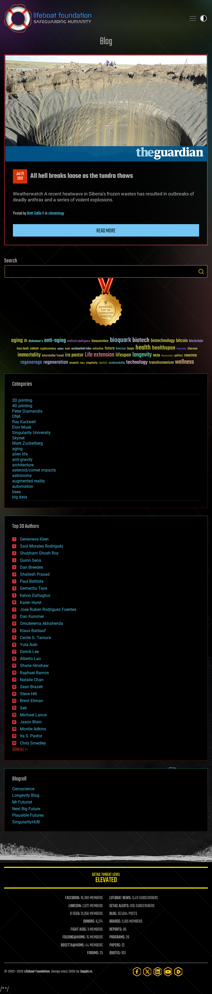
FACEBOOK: (72, 898)
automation (22, 486)
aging (17, 340)
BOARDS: (115, 921)
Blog (106, 41)
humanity (181, 349)
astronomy (22, 475)
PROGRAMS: (117, 937)
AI (25, 341)
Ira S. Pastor (31, 735)
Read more (106, 230)
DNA (16, 416)
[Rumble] (178, 971)
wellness (184, 362)
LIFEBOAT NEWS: (120, 898)
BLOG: (113, 913)
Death (67, 348)
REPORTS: (115, 929)
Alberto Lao (30, 658)
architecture (23, 464)
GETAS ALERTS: (119, 906)
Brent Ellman (31, 700)
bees (16, 491)
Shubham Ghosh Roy (39, 553)
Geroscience (23, 788)
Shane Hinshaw (34, 665)
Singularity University (31, 432)
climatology (56, 213)
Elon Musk (21, 427)
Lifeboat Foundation (37, 972)
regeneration (55, 362)
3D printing (22, 400)
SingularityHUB (26, 822)
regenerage (31, 362)
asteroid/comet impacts (34, 470)
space (103, 362)
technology (137, 363)
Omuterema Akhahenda (41, 623)
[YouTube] (168, 971)
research (74, 363)
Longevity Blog (25, 795)
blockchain (196, 341)
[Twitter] (147, 971)
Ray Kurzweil (24, 421)
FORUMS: (93, 953)
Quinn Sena (30, 560)
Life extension (99, 355)
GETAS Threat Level (106, 878)
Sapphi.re (86, 972)
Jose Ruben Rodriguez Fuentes (48, 609)
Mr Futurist (22, 802)
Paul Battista (31, 581)
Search (201, 271)
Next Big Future (26, 808)
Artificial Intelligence (78, 341)
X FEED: (75, 913)
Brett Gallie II (35, 213)
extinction (98, 349)
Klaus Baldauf (33, 630)
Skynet (18, 438)
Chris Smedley (33, 743)
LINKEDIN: (75, 906)
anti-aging (55, 340)
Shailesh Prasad (35, 574)
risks (82, 363)
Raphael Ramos (34, 672)
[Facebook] (137, 971)
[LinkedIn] (158, 971)
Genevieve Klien (34, 539)
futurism (121, 349)
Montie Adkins (33, 728)
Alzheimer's (35, 341)
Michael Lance (33, 714)
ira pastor (74, 355)
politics (179, 356)
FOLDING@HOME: (74, 937)
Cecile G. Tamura (35, 637)
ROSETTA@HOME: (73, 945)
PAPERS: (115, 945)
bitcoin (182, 341)
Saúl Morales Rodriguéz (41, 546)
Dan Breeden (31, 567)
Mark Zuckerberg (27, 443)
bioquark (120, 340)
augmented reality (28, 481)
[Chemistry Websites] (106, 303)
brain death (23, 349)
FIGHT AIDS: (79, 929)
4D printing (22, 405)
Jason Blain (31, 721)
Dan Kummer (32, 616)
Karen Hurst (30, 602)
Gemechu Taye (33, 588)
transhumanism (161, 362)
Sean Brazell (31, 686)
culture (60, 348)
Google (130, 349)
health (143, 348)
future (110, 348)
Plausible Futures (28, 815)
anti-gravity (22, 459)
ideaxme (192, 349)
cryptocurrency (48, 349)
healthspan (163, 348)
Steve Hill (28, 693)
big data (19, 497)
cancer (34, 349)
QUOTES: (114, 953)
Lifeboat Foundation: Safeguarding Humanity (93, 18)
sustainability (117, 363)
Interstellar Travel (53, 356)
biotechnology (163, 341)
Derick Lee (29, 651)
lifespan (123, 355)
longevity (142, 355)
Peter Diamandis (27, 411)
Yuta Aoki (28, 644)
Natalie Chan (31, 679)
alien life (20, 454)
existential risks (81, 349)
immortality (29, 355)
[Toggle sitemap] (193, 18)
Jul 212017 (20, 176)
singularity (91, 363)
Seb (23, 707)
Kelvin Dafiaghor (35, 595)
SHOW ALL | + (20, 749)
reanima (190, 355)
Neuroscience (167, 356)
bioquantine (100, 341)
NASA (156, 356)
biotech (140, 340)
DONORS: (89, 921)
